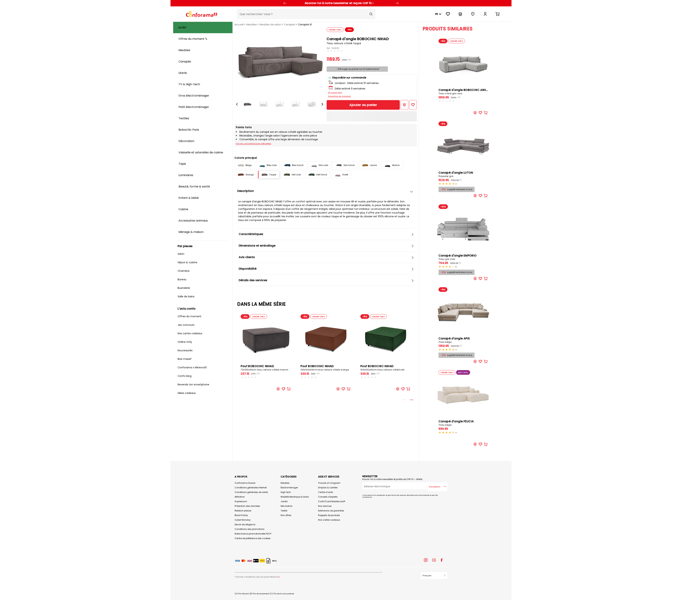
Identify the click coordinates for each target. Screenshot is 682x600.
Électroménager (289, 487)
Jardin (284, 501)
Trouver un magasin (329, 482)
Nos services (325, 506)
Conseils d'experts (328, 496)
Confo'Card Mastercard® (331, 501)
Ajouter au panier (363, 105)
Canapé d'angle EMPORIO (458, 257)
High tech (286, 492)
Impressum (241, 501)
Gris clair (323, 165)
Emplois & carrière (327, 487)
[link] (485, 14)
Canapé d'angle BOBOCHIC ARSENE (465, 91)
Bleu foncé (297, 165)
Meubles (251, 24)
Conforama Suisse (245, 482)
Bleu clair (272, 165)
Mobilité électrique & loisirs (295, 496)
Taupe (272, 174)
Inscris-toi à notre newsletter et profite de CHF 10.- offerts (392, 479)
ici (278, 576)
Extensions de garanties (331, 510)
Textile (284, 510)
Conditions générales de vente (251, 492)
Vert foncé (321, 174)
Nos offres (286, 515)
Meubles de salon (270, 24)
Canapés (289, 24)
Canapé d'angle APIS (454, 339)
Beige (248, 165)
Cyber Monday (243, 519)
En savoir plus (335, 92)
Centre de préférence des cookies (252, 538)
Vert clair (296, 174)
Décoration (287, 506)
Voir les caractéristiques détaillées (253, 143)
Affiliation (240, 496)
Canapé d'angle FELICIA (456, 422)
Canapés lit (305, 24)
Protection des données (247, 506)
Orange (249, 174)
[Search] (371, 14)
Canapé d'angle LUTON (456, 174)
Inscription (434, 486)
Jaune (373, 165)
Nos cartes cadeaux (329, 519)
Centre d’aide (325, 492)
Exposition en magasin (339, 96)
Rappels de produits (329, 515)
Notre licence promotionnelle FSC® (253, 533)
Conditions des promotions (249, 529)
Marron (396, 165)
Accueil (238, 24)
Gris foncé (348, 165)
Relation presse (243, 510)
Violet (345, 174)
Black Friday (241, 515)
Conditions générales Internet (251, 487)
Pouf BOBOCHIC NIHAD (264, 367)
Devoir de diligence (245, 524)
